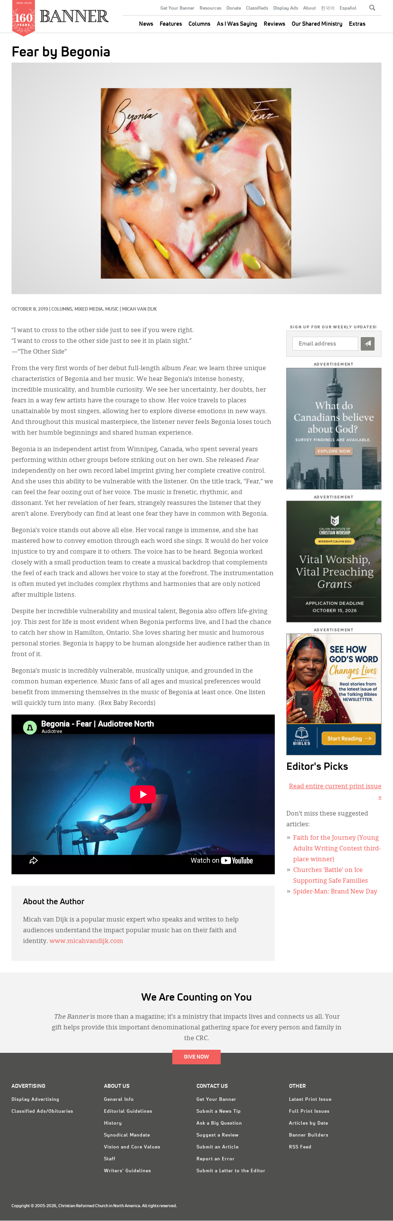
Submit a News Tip (218, 1111)
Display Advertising (35, 1099)
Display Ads (285, 8)
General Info (119, 1099)
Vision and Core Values (132, 1147)
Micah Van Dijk (139, 309)
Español (348, 8)
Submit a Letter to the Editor (231, 1171)
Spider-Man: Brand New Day (335, 892)
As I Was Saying (237, 24)
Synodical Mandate (127, 1135)
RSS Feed (300, 1147)
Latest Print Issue (310, 1099)
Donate (233, 8)
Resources (210, 8)
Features (171, 24)
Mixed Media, (89, 309)
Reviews (274, 24)
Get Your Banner (177, 8)
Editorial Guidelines (128, 1111)
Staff (110, 1159)
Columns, (62, 309)
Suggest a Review (217, 1135)
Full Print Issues (309, 1111)
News (146, 24)
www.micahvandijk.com (86, 941)
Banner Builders (309, 1135)
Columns (199, 24)
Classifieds (257, 8)
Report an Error (215, 1159)
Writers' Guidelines (127, 1171)
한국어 (328, 8)
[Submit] (368, 344)
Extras (357, 24)
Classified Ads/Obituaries (42, 1111)
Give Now (196, 1057)
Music (112, 309)
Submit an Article (217, 1147)
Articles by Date (308, 1123)
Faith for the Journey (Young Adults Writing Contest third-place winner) (337, 849)
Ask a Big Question (219, 1123)
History (113, 1123)
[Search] (372, 7)
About (309, 8)
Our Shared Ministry (317, 24)
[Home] (74, 12)
